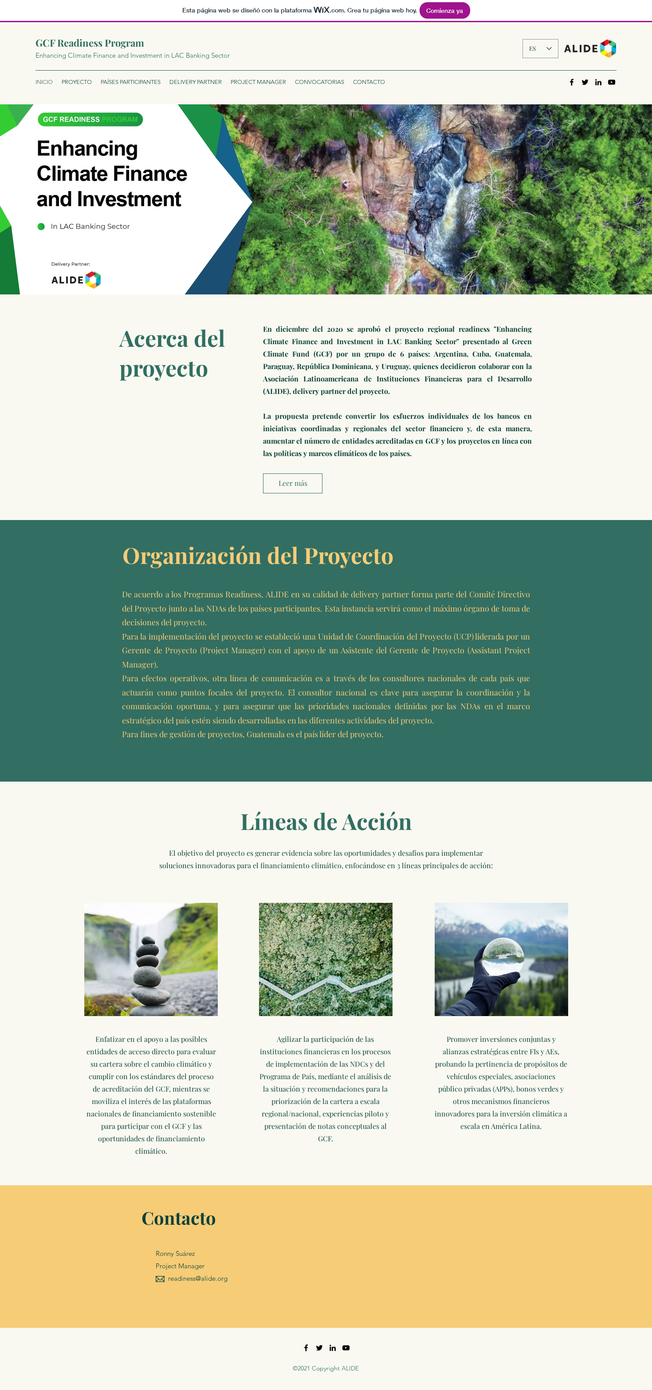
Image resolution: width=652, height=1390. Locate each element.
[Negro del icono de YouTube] (611, 82)
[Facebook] (571, 82)
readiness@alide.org (198, 1278)
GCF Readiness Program (89, 42)
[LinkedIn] (598, 82)
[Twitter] (585, 82)
